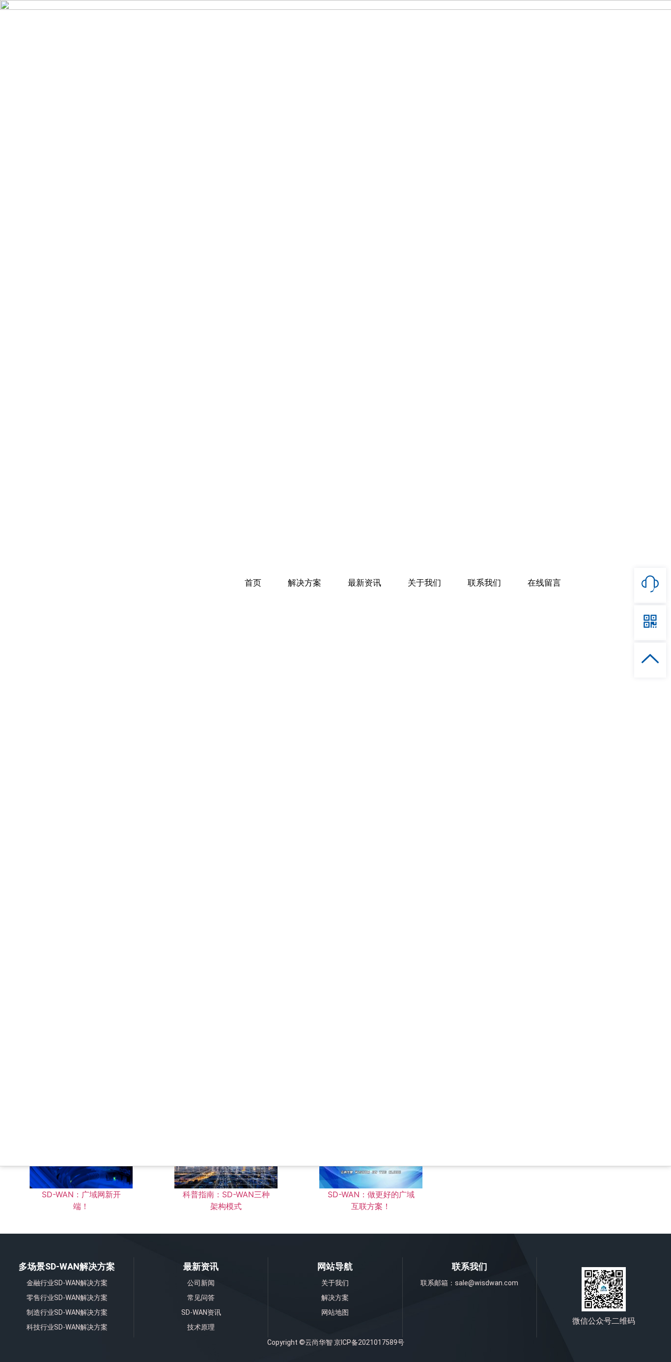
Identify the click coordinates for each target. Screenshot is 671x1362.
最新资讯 (364, 583)
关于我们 (424, 583)
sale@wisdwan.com (486, 1283)
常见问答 (201, 1298)
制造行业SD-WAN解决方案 (67, 1312)
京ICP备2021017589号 (369, 1342)
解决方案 (304, 583)
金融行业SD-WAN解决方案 (67, 1283)
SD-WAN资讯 (201, 1312)
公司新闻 (201, 1283)
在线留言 (544, 583)
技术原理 (201, 1327)
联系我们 (484, 583)
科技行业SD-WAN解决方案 (67, 1327)
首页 (253, 583)
